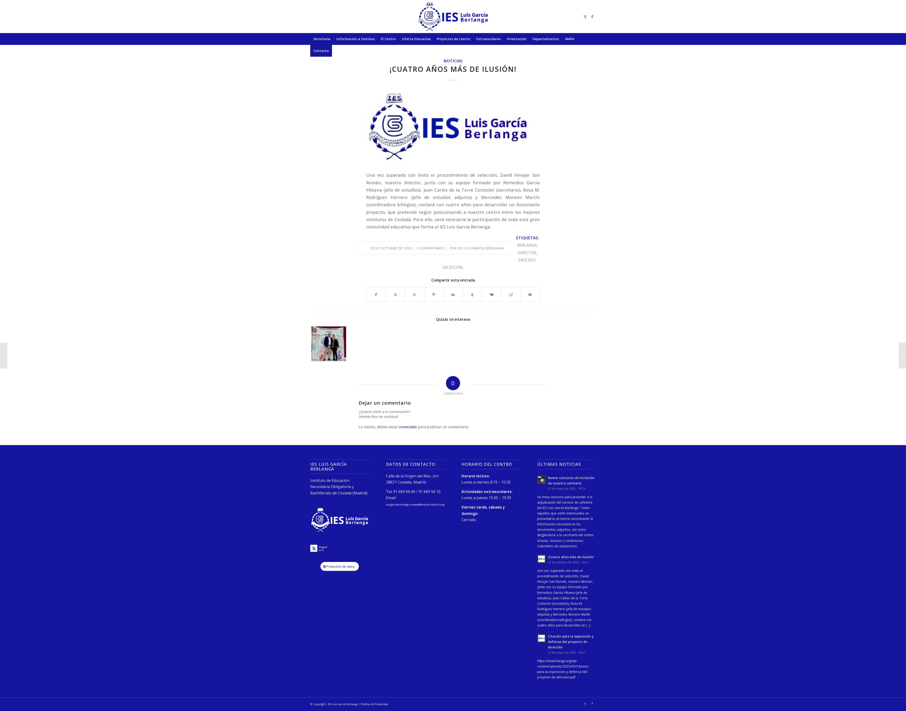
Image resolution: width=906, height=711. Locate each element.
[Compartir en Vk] (491, 294)
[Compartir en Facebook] (376, 294)
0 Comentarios (431, 248)
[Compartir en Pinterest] (434, 294)
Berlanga (527, 245)
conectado (408, 426)
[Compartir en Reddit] (510, 294)
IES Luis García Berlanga (480, 248)
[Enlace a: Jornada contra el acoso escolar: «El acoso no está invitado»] (328, 343)
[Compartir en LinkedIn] (453, 294)
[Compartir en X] (395, 294)
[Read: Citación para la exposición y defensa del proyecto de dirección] (541, 638)
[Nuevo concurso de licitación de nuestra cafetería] (902, 355)
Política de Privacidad (374, 704)
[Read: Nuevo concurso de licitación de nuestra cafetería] (541, 479)
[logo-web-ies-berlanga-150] (453, 16)
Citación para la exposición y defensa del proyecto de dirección (571, 641)
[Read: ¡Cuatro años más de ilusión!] (541, 559)
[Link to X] (585, 16)
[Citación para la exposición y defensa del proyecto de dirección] (3, 355)
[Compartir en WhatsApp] (414, 294)
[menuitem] (321, 39)
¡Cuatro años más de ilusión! (571, 557)
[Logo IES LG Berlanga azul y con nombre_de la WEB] (453, 127)
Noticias (453, 61)
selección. (453, 267)
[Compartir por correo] (530, 294)
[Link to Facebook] (592, 16)
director (527, 252)
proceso (526, 260)
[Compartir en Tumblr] (472, 294)
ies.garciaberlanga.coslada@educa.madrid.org (415, 504)
